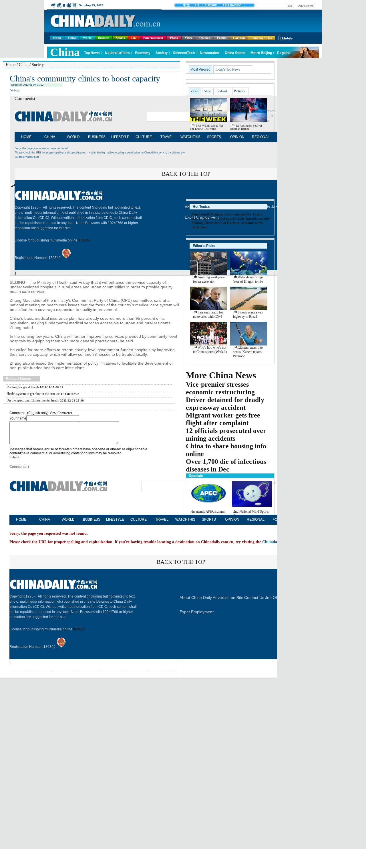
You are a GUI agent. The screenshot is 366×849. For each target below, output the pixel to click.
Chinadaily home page (27, 156)
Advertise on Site (228, 597)
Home (57, 37)
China (72, 37)
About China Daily (196, 597)
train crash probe (238, 214)
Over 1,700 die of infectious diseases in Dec (226, 465)
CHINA (49, 137)
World (87, 37)
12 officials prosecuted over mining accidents (226, 434)
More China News (221, 375)
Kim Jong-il (200, 214)
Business (103, 37)
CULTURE (144, 137)
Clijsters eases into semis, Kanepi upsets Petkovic (248, 351)
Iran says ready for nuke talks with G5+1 (208, 314)
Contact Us (254, 597)
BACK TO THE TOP (181, 562)
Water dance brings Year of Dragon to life (248, 279)
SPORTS (214, 137)
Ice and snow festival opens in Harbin (246, 127)
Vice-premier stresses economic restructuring (220, 388)
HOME (26, 137)
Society (38, 65)
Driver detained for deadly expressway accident (225, 403)
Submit (14, 457)
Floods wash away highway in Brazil (248, 314)
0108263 (84, 240)
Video (189, 37)
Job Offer (273, 597)
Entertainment (153, 37)
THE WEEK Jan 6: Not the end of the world (206, 127)
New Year (209, 219)
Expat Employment (197, 612)
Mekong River (202, 223)
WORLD (73, 137)
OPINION (237, 137)
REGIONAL (261, 137)
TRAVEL (167, 137)
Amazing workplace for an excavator (209, 279)
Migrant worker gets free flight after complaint (223, 419)
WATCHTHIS (190, 137)
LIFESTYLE (120, 137)
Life (134, 37)
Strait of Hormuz (226, 223)
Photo (174, 37)
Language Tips (261, 37)
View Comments (60, 413)
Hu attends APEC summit (207, 512)
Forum (221, 37)
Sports (120, 37)
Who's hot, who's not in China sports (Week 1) (210, 349)
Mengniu (217, 214)
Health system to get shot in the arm (31, 394)
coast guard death (231, 219)
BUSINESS (97, 137)
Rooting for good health (23, 387)
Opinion (204, 37)
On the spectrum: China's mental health (33, 400)
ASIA (277, 483)
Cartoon (239, 37)
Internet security (258, 219)
